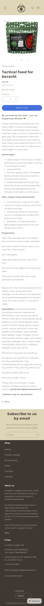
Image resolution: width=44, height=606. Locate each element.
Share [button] (7, 402)
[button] (5, 8)
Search (8, 449)
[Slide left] (16, 60)
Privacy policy (11, 460)
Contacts (9, 471)
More (7, 532)
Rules (7, 466)
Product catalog (12, 455)
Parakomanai (17, 603)
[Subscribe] (36, 435)
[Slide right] (27, 60)
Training (8, 477)
